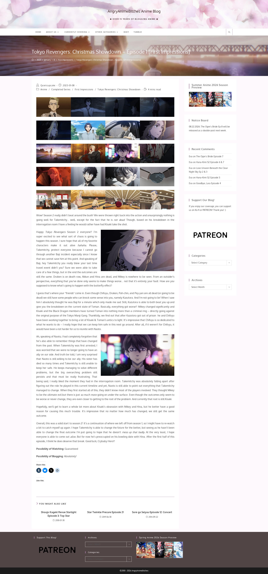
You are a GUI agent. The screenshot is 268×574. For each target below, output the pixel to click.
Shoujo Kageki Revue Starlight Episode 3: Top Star (58, 514)
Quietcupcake (47, 85)
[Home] (33, 60)
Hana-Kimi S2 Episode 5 (208, 177)
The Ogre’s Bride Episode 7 (209, 156)
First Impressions (84, 89)
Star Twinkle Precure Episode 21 (105, 512)
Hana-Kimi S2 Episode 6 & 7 (210, 162)
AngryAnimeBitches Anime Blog (134, 11)
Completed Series (61, 89)
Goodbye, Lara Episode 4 (208, 183)
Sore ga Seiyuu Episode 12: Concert (152, 512)
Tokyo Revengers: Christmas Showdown (119, 89)
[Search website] (229, 32)
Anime (43, 89)
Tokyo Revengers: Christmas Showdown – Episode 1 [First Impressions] (108, 60)
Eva (190, 156)
